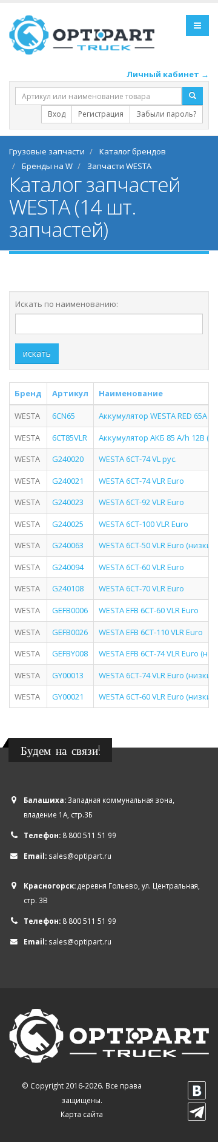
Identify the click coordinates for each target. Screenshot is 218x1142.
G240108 (68, 588)
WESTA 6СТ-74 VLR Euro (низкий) (158, 675)
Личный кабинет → (168, 74)
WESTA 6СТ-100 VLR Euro (143, 523)
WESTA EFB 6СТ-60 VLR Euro (149, 610)
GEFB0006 (70, 610)
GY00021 (68, 696)
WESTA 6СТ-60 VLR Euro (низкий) (158, 696)
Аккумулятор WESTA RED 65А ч (156, 415)
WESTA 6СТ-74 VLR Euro (141, 480)
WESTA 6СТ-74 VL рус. (138, 458)
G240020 (68, 458)
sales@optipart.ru (79, 856)
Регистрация (101, 114)
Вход (56, 114)
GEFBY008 (70, 653)
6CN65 (63, 415)
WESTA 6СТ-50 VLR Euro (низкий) (158, 545)
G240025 (68, 523)
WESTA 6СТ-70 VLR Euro (141, 588)
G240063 (68, 545)
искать (37, 353)
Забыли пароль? (166, 114)
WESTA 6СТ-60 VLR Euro (141, 567)
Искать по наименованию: (66, 303)
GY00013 (68, 675)
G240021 (68, 480)
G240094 (68, 567)
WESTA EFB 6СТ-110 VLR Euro (151, 632)
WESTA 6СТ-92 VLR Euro (141, 502)
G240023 (68, 502)
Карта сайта (82, 1114)
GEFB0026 (70, 632)
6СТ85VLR (69, 437)
